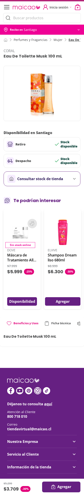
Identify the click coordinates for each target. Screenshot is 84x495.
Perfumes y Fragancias (30, 40)
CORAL (9, 50)
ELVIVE (52, 250)
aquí (48, 403)
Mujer (58, 40)
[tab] (22, 325)
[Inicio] (6, 39)
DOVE (11, 250)
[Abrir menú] (6, 7)
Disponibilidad (22, 301)
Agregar (64, 486)
